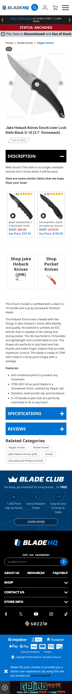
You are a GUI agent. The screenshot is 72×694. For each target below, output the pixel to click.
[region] (36, 20)
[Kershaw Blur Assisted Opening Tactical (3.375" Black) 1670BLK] (51, 206)
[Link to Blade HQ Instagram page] (51, 613)
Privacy (47, 652)
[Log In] (45, 8)
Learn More (36, 522)
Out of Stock (19, 140)
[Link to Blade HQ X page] (21, 613)
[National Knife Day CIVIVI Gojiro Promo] (41, 687)
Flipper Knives (45, 42)
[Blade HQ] (15, 7)
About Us (11, 572)
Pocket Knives (25, 42)
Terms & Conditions (30, 652)
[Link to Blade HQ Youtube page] (36, 614)
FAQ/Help (60, 572)
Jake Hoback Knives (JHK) (23, 454)
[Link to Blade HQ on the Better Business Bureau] (36, 639)
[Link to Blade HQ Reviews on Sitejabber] (17, 640)
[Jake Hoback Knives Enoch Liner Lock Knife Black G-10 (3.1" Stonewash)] (36, 85)
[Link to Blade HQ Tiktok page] (66, 613)
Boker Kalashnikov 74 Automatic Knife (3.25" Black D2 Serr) (20, 224)
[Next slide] (61, 83)
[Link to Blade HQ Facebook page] (6, 613)
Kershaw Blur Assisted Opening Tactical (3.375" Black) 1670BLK (51, 224)
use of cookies (41, 675)
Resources (36, 572)
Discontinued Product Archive (26, 460)
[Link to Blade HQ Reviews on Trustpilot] (55, 639)
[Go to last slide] (11, 83)
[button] (55, 8)
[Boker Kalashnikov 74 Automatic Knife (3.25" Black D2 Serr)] (21, 206)
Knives (9, 42)
